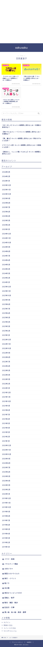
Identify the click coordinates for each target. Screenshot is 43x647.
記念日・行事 (9, 607)
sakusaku (21, 47)
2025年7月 (6, 207)
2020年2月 (6, 490)
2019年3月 (6, 538)
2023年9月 (6, 300)
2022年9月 (6, 353)
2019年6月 (6, 525)
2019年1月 (6, 547)
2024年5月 (6, 265)
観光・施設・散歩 (11, 603)
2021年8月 (6, 410)
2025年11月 (6, 190)
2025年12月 (6, 185)
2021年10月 (6, 401)
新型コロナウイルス (12, 574)
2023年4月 (6, 322)
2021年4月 (6, 428)
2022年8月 (6, 357)
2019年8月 (6, 516)
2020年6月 (6, 472)
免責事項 (29, 642)
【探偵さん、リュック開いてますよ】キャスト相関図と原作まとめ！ (21, 153)
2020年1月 (6, 494)
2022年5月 (6, 370)
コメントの (10, 628)
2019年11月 (6, 503)
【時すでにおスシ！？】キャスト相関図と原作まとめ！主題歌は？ (21, 133)
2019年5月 (6, 529)
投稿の (8, 625)
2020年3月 (6, 485)
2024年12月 (6, 234)
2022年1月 (6, 388)
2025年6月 (6, 212)
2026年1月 (6, 181)
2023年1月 (6, 335)
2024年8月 (6, 251)
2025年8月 (6, 203)
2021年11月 (6, 397)
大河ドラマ (8, 569)
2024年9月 (6, 247)
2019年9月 (6, 512)
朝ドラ (6, 583)
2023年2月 (6, 331)
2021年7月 (6, 415)
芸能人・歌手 (9, 598)
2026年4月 (6, 172)
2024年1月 (6, 282)
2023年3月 (6, 326)
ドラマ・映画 (9, 559)
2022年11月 (6, 344)
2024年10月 (6, 243)
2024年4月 (6, 269)
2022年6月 (6, 366)
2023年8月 (6, 304)
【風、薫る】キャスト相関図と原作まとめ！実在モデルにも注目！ (21, 139)
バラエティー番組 (11, 564)
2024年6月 (6, 260)
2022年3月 (6, 379)
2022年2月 (6, 384)
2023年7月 (6, 309)
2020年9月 (6, 459)
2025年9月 (6, 198)
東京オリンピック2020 (13, 593)
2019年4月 (6, 534)
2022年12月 (6, 340)
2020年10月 (6, 454)
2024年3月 (6, 273)
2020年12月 (6, 445)
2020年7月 (6, 467)
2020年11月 (6, 450)
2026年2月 (6, 176)
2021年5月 (6, 423)
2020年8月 (6, 463)
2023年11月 (6, 291)
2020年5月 (6, 476)
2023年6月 (6, 313)
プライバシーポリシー (17, 642)
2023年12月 (6, 287)
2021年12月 (6, 392)
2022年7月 (6, 362)
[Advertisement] (21, 21)
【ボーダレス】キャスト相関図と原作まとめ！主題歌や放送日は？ (21, 126)
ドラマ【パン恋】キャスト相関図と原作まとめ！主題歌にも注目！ (21, 146)
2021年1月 (6, 441)
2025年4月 (6, 216)
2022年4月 (6, 375)
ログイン (7, 622)
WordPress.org (10, 631)
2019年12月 (6, 498)
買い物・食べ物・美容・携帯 (15, 612)
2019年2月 (6, 542)
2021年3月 (6, 432)
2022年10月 (6, 348)
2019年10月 (6, 507)
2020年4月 (6, 481)
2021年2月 (6, 437)
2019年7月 (6, 520)
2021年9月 (6, 406)
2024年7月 (6, 256)
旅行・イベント (10, 578)
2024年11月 (6, 238)
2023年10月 (6, 295)
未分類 (6, 588)
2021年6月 (6, 419)
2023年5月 (6, 318)
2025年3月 (6, 220)
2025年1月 (6, 229)
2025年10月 (6, 194)
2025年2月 (6, 225)
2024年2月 (6, 278)
